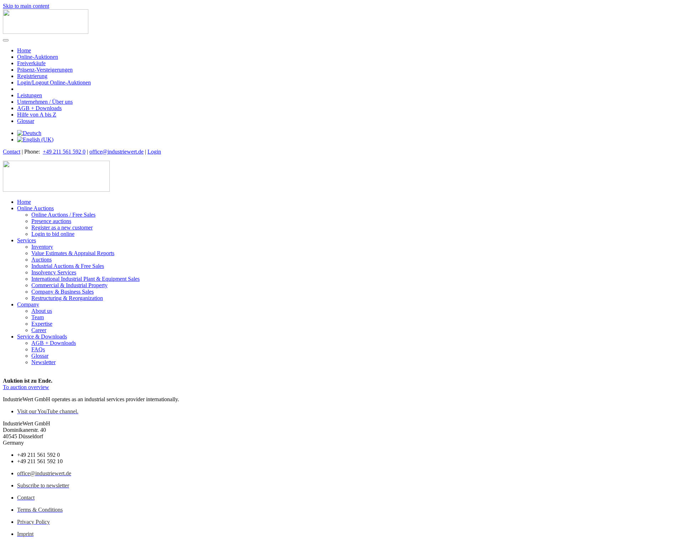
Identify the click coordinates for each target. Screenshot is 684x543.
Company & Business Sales (62, 292)
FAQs (38, 349)
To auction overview (26, 387)
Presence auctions (51, 221)
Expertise (41, 324)
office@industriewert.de (116, 152)
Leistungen (29, 95)
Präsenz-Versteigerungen (45, 70)
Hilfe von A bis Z (36, 115)
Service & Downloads (42, 336)
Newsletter (43, 362)
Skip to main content (26, 6)
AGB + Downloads (39, 108)
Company (28, 304)
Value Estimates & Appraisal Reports (72, 253)
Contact (11, 152)
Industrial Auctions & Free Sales (67, 266)
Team (37, 317)
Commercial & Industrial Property (69, 285)
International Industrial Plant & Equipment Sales (85, 279)
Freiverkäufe (31, 63)
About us (41, 311)
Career (38, 330)
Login (154, 152)
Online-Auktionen (37, 57)
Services (26, 240)
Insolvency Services (53, 272)
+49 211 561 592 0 (64, 152)
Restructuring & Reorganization (67, 298)
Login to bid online (52, 234)
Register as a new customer (62, 227)
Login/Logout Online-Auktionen (54, 82)
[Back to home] (45, 32)
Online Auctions (35, 208)
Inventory (42, 247)
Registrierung (32, 76)
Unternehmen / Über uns (45, 102)
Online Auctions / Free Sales (63, 215)
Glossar (25, 121)
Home (24, 50)
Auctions (41, 260)
